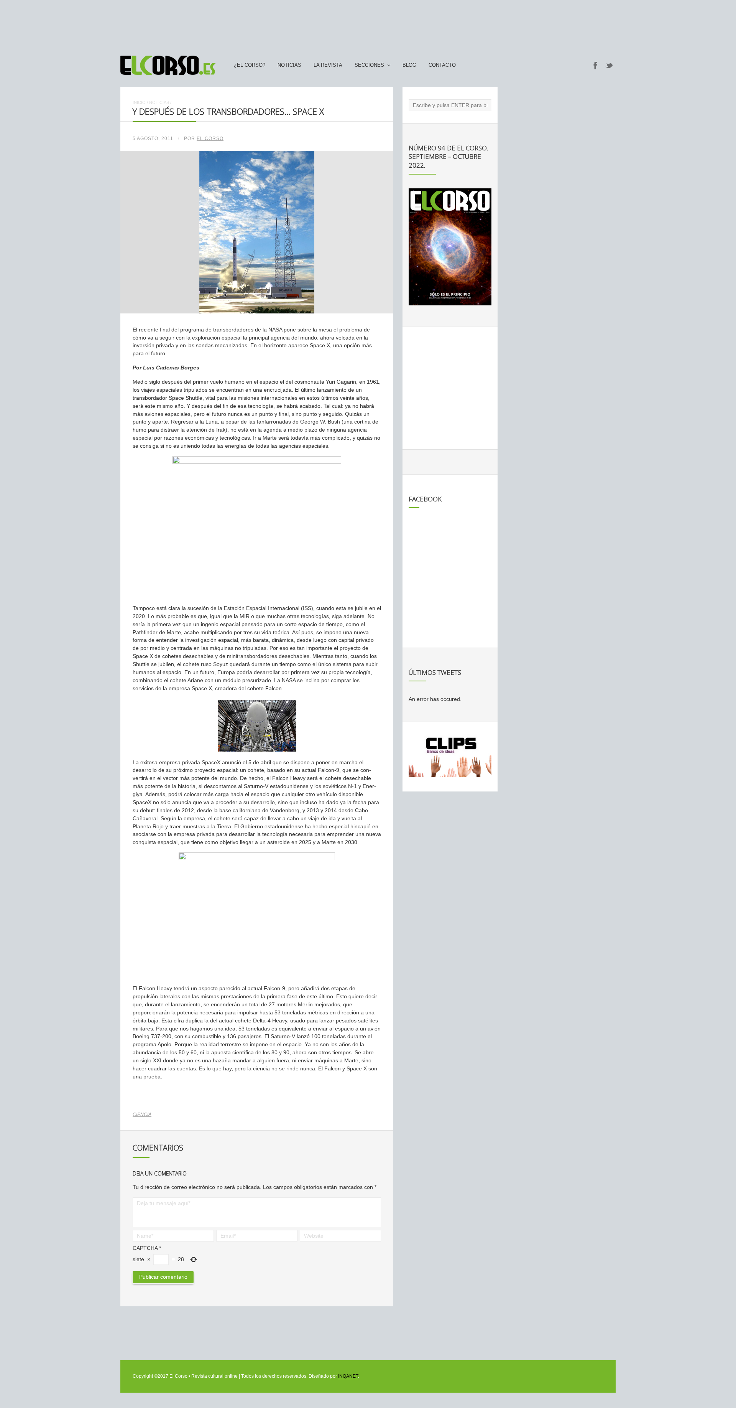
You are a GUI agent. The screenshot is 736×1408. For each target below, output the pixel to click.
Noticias (289, 65)
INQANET (348, 1376)
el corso (210, 138)
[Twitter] (609, 65)
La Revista (328, 65)
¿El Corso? (249, 65)
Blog (409, 65)
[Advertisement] (368, 24)
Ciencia (142, 1114)
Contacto (442, 65)
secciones (369, 65)
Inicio (139, 102)
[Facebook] (595, 65)
